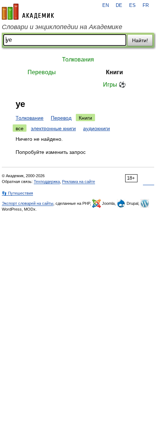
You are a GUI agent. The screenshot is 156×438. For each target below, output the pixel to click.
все (20, 128)
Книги (114, 72)
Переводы (42, 72)
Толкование (30, 118)
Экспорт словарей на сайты (27, 203)
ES (132, 5)
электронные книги (53, 128)
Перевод (61, 118)
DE (119, 5)
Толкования (78, 59)
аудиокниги (96, 128)
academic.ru (28, 12)
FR (146, 5)
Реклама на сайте (78, 181)
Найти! (140, 40)
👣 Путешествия (17, 193)
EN (105, 5)
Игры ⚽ (114, 84)
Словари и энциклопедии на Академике (62, 27)
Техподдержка (47, 181)
